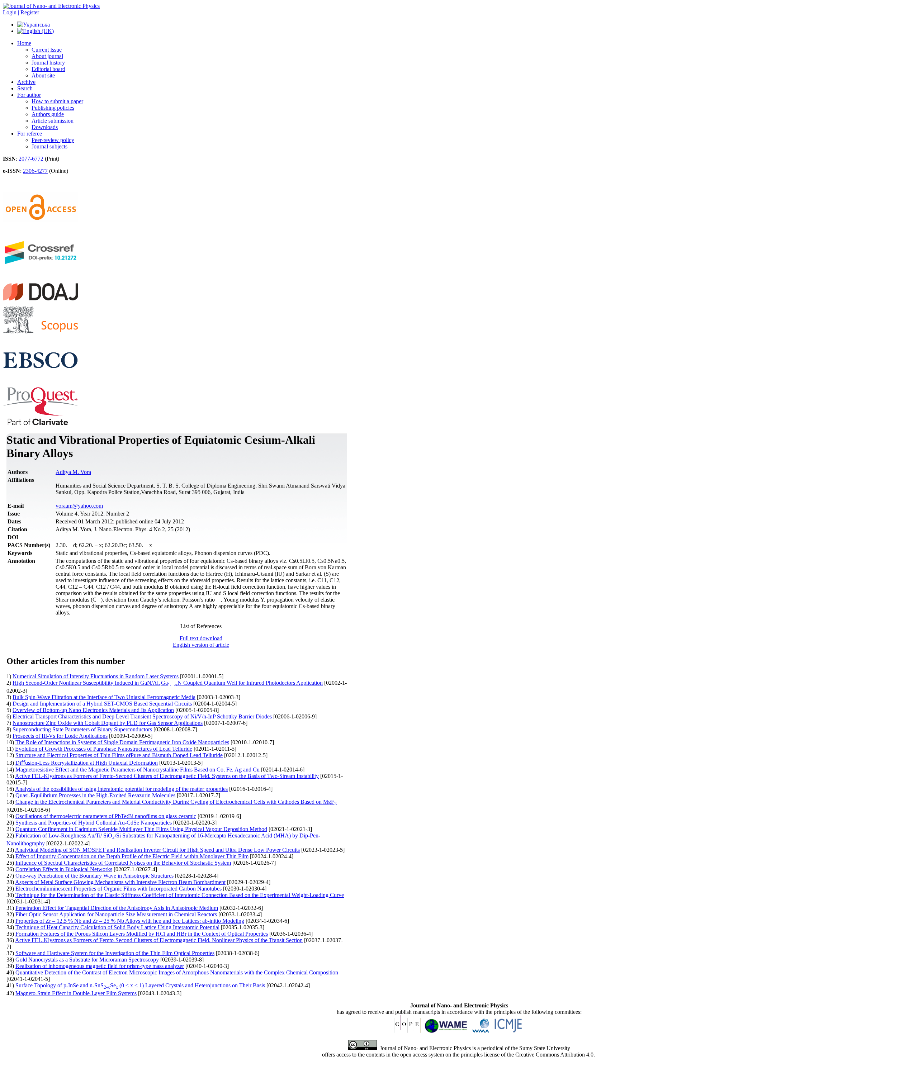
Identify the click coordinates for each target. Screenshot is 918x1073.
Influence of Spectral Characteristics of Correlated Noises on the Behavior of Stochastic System (123, 863)
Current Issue (47, 50)
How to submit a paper (57, 101)
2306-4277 (35, 171)
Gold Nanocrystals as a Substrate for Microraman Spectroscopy (87, 959)
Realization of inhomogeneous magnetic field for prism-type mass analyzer (99, 966)
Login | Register (21, 12)
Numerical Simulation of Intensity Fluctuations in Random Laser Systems (96, 676)
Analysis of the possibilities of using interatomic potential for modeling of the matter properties (121, 789)
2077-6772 (31, 159)
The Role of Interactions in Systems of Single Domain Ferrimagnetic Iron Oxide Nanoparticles (122, 742)
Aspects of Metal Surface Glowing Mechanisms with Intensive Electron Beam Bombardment (120, 882)
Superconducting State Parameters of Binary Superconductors (82, 729)
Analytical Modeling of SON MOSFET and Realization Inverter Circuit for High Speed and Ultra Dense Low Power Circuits (157, 850)
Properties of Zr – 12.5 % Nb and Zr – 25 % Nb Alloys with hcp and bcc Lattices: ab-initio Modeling (129, 921)
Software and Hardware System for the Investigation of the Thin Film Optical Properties (114, 953)
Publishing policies (53, 108)
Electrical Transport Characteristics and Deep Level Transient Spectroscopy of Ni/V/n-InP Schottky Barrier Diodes (142, 716)
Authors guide (48, 114)
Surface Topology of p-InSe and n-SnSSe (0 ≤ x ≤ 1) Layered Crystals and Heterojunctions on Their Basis (140, 985)
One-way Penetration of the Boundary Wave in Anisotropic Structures (94, 876)
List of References (201, 626)
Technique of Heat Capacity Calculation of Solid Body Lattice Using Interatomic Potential (117, 927)
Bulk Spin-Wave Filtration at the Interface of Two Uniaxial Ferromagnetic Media (104, 697)
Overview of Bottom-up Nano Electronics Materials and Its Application (93, 710)
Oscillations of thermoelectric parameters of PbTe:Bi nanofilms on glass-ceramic (105, 816)
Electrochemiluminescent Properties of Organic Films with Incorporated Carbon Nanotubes (118, 889)
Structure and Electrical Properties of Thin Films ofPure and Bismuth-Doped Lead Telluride (119, 755)
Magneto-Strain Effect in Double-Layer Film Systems (76, 993)
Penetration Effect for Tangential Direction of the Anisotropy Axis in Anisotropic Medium (116, 908)
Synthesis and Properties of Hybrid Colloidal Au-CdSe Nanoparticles (93, 823)
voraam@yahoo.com (79, 506)
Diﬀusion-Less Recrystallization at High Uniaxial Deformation (86, 763)
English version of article (201, 645)
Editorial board (48, 69)
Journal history (48, 63)
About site (43, 75)
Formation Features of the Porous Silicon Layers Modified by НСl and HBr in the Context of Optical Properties (141, 934)
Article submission (53, 121)
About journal (47, 56)
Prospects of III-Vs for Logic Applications (60, 736)
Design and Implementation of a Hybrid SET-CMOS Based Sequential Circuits (102, 704)
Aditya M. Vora (73, 472)
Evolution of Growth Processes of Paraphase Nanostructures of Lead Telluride (103, 749)
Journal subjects (49, 146)
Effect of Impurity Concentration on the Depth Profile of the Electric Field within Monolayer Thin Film (132, 856)
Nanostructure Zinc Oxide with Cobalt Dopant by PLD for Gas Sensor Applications (108, 723)
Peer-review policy (53, 140)
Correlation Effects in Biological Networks (63, 869)
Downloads (45, 127)
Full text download (201, 638)
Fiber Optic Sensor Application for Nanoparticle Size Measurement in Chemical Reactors (116, 914)
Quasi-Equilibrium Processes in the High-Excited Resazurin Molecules (95, 795)
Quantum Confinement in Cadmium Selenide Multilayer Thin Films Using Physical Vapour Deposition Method (141, 829)
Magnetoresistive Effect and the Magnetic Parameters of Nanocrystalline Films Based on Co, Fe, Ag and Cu (137, 769)
